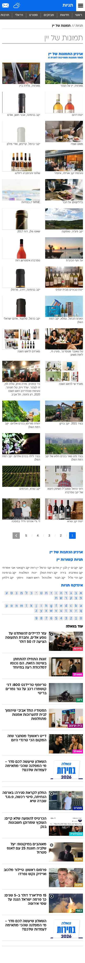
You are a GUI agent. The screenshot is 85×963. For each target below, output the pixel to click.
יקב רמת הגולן (49, 572)
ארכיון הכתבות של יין (66, 552)
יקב (81, 567)
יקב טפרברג (76, 572)
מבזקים (49, 15)
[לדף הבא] (16, 535)
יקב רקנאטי (23, 567)
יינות (34, 572)
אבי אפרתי (8, 567)
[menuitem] (64, 15)
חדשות (64, 15)
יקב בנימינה (9, 572)
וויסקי (20, 577)
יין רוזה (34, 567)
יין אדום (57, 567)
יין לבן (66, 567)
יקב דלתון (8, 577)
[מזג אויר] (17, 5)
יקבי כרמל (46, 567)
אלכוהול (47, 577)
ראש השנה (32, 577)
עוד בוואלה (74, 626)
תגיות (68, 5)
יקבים (74, 567)
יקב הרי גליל (75, 577)
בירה (63, 572)
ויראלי (19, 15)
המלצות (24, 572)
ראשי (78, 15)
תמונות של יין (61, 26)
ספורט (33, 15)
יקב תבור (59, 577)
